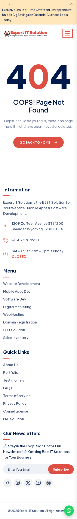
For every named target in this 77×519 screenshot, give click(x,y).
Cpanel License (15, 411)
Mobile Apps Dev (17, 291)
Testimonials (13, 380)
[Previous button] (9, 4)
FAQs (7, 388)
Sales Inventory (15, 337)
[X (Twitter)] (28, 483)
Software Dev (14, 299)
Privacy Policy (14, 403)
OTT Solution (14, 330)
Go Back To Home (35, 142)
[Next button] (4, 4)
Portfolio (10, 372)
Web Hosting (13, 314)
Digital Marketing (17, 307)
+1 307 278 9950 (25, 240)
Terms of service (17, 395)
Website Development (21, 283)
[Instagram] (17, 483)
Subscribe (61, 469)
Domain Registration (20, 322)
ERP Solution (13, 419)
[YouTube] (38, 483)
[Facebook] (7, 483)
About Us (10, 364)
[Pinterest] (48, 483)
